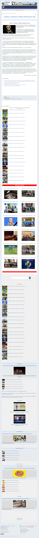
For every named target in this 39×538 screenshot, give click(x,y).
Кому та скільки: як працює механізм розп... (12, 450)
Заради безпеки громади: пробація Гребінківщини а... (16, 147)
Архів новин (4, 9)
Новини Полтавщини (16, 9)
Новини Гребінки (9, 9)
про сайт (6, 529)
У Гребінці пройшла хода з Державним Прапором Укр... (17, 109)
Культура (3, 10)
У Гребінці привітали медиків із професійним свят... (16, 176)
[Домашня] (3, 7)
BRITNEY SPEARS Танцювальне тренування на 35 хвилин (19, 411)
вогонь (7, 98)
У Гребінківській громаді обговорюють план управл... (16, 117)
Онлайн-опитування (23, 528)
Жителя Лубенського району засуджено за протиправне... (14, 386)
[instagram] (3, 534)
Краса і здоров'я (21, 412)
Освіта (34, 9)
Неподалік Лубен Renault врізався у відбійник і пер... (13, 379)
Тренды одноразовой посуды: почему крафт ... (12, 482)
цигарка (13, 98)
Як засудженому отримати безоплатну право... (12, 455)
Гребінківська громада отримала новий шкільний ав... (17, 120)
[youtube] (2, 534)
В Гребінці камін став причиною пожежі (10, 83)
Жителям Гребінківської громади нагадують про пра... (17, 140)
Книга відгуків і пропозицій (24, 529)
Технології (13, 10)
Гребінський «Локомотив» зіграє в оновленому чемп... (16, 338)
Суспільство (30, 9)
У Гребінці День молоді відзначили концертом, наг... (16, 136)
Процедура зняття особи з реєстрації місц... (12, 459)
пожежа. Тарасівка (18, 98)
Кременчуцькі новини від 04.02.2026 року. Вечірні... (19, 424)
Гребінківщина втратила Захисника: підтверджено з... (17, 124)
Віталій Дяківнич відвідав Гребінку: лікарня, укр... (16, 180)
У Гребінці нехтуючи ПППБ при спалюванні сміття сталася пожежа (15, 84)
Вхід (21, 108)
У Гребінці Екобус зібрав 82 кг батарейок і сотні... (16, 173)
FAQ (21, 530)
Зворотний (3, 528)
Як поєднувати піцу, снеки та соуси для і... (11, 484)
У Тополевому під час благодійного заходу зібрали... (16, 132)
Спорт (10, 10)
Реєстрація (18, 108)
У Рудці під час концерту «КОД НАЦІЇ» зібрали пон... (16, 151)
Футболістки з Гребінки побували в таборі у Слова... (16, 128)
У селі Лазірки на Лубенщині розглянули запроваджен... (14, 384)
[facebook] (1, 534)
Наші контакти (3, 525)
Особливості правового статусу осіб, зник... (12, 457)
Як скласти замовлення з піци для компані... (12, 480)
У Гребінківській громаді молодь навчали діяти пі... (16, 155)
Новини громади (23, 9)
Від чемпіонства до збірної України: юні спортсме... (16, 113)
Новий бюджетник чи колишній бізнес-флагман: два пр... (14, 388)
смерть (10, 98)
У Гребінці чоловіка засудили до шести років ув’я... (16, 158)
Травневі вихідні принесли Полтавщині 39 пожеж (12, 85)
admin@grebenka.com (5, 526)
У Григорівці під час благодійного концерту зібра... (16, 143)
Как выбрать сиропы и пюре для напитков (12, 486)
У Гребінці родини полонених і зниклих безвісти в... (16, 342)
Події (27, 9)
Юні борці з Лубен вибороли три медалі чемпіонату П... (14, 381)
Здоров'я (6, 10)
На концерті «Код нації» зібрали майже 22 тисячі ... (16, 346)
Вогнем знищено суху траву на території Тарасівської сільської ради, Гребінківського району (19, 80)
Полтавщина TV (21, 425)
